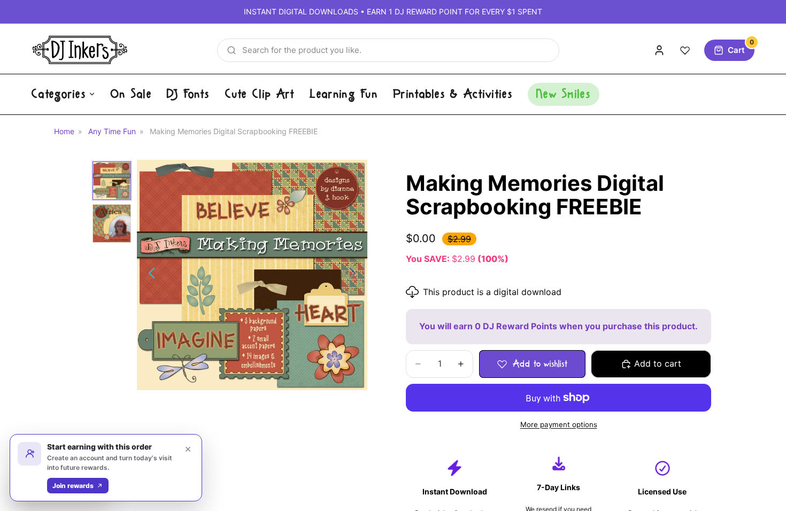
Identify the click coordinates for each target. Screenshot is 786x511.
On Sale (131, 94)
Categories (59, 94)
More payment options (558, 424)
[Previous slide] (149, 275)
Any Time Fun (112, 131)
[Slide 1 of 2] (112, 180)
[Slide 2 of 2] (112, 223)
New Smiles (563, 94)
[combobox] (388, 50)
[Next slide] (355, 275)
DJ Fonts (188, 94)
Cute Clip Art (260, 94)
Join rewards (73, 486)
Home (64, 131)
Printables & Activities (453, 94)
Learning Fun (344, 94)
